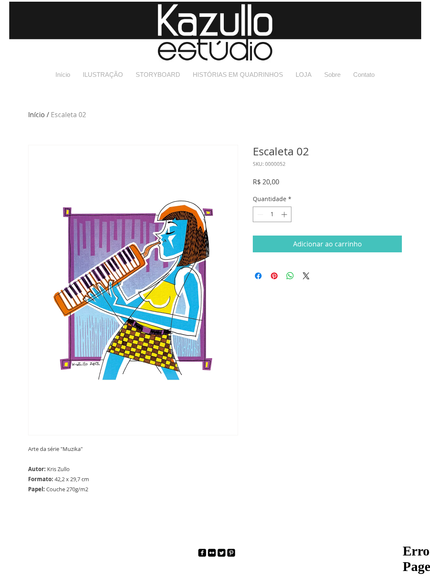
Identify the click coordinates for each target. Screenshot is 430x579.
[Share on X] (306, 276)
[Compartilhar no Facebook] (258, 276)
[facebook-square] (202, 553)
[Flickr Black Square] (212, 553)
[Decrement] (259, 214)
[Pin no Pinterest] (274, 276)
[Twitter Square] (221, 553)
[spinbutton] (272, 214)
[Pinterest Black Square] (231, 553)
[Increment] (285, 214)
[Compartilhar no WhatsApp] (290, 276)
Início (36, 114)
